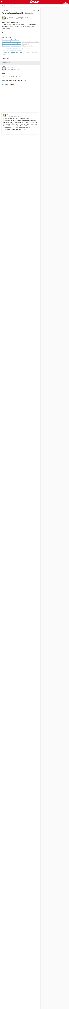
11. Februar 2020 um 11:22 (17, 18)
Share (5, 33)
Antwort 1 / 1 (6, 63)
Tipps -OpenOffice (27, 46)
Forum (7, 6)
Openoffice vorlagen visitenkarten (11, 42)
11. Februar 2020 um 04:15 (13, 69)
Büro (12, 6)
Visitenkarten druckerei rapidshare (12, 52)
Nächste (35, 10)
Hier (3, 80)
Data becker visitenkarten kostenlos (12, 48)
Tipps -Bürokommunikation (30, 42)
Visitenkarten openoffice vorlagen (11, 46)
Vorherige (5, 10)
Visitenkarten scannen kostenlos (11, 44)
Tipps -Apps (25, 44)
